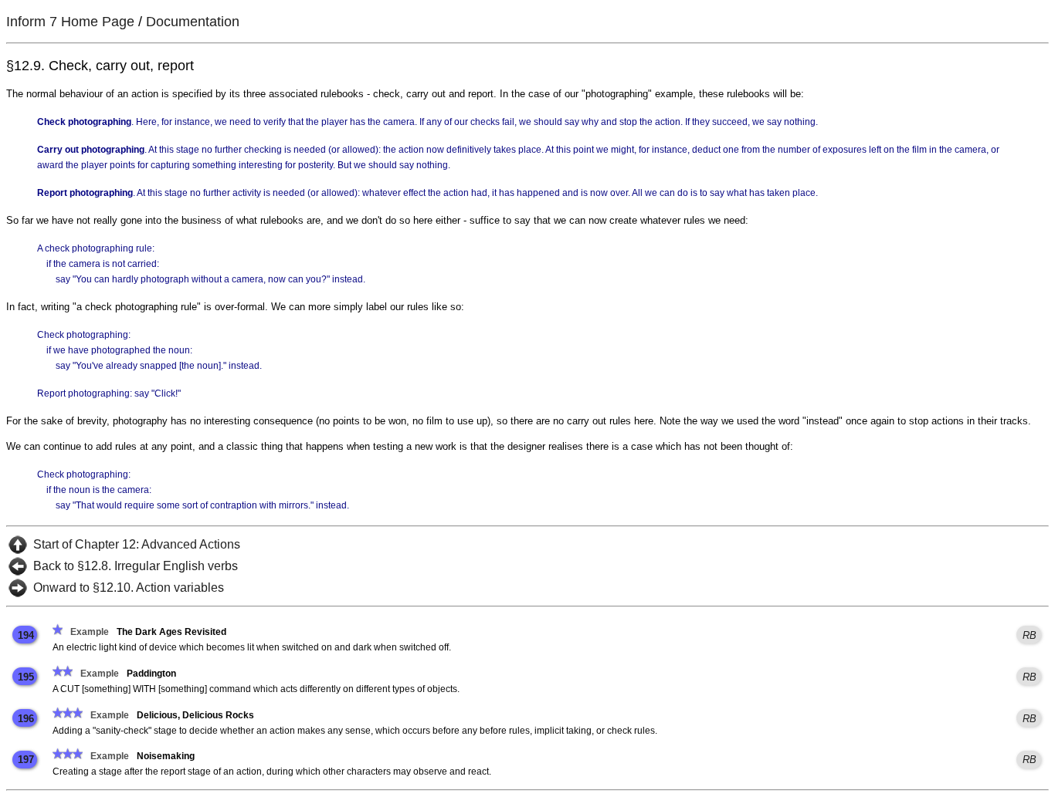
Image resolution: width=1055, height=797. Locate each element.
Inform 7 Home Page (70, 21)
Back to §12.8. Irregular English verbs (135, 565)
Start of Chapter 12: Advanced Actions (136, 544)
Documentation (192, 21)
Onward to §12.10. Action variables (128, 587)
